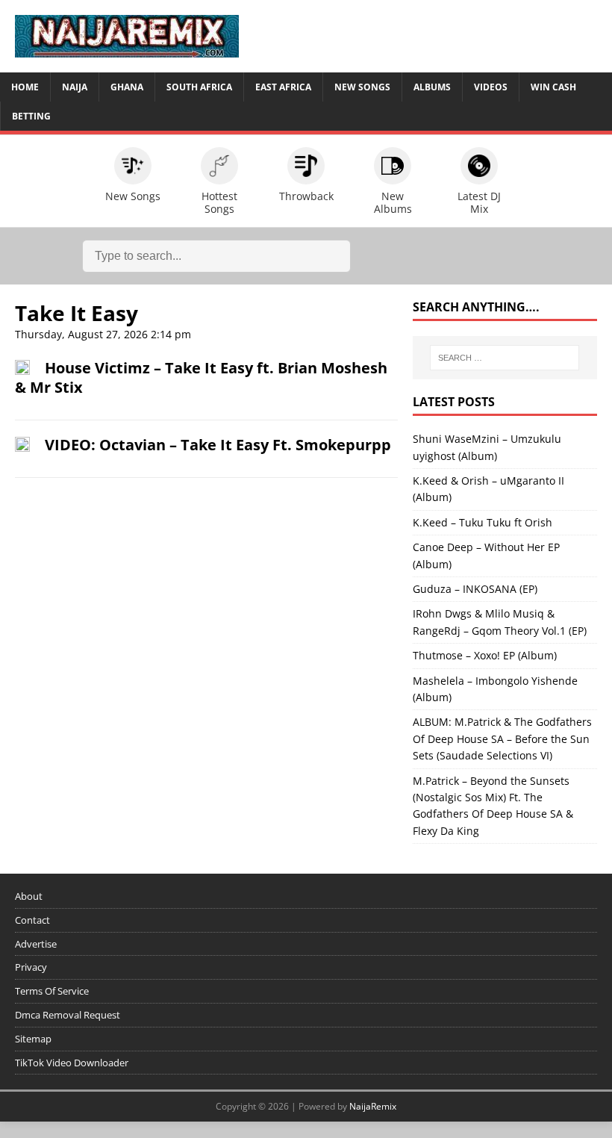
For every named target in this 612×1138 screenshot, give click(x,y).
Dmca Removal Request (67, 1015)
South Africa (199, 87)
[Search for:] (504, 357)
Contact (32, 920)
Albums (432, 87)
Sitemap (33, 1038)
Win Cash (553, 87)
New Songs (362, 87)
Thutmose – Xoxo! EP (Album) (485, 655)
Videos (491, 87)
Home (25, 87)
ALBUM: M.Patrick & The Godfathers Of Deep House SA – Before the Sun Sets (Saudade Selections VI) (502, 738)
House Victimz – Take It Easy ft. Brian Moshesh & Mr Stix (201, 377)
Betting (31, 116)
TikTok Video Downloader (71, 1062)
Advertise (36, 944)
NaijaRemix (372, 1106)
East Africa (283, 87)
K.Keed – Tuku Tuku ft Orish (482, 522)
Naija (74, 87)
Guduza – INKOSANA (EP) (475, 589)
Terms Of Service (52, 991)
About (29, 896)
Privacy (31, 967)
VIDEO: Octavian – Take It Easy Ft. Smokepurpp (218, 445)
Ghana (126, 87)
